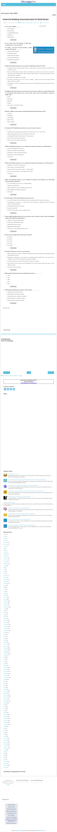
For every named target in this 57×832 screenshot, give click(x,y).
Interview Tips (11, 806)
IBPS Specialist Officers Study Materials (11, 820)
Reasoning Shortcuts (11, 811)
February (5, 554)
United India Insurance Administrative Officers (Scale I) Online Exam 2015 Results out (26, 491)
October (5, 546)
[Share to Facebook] (9, 330)
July (4, 548)
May (4, 536)
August (5, 534)
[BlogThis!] (6, 330)
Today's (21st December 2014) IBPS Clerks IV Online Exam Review (21, 525)
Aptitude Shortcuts (11, 809)
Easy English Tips (11, 813)
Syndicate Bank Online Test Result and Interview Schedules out (21, 513)
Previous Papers (11, 804)
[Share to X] (8, 330)
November (6, 544)
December (6, 558)
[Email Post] (4, 329)
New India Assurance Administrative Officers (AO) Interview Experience (23, 485)
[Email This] (5, 330)
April (4, 538)
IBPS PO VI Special (34, 22)
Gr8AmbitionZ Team (40, 830)
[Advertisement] (17, 10)
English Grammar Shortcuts (9, 502)
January (5, 556)
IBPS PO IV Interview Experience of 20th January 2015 (19, 519)
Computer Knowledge (11, 817)
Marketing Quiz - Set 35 (13, 474)
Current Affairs (11, 815)
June (4, 569)
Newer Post (6, 372)
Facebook (5, 389)
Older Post (50, 372)
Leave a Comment (45, 22)
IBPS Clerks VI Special (25, 22)
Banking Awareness (11, 823)
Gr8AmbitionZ (18, 830)
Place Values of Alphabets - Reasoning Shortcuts (18, 508)
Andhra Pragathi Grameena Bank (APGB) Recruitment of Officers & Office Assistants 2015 (27, 479)
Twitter (8, 389)
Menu (4, 4)
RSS (14, 389)
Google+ (11, 389)
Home (28, 372)
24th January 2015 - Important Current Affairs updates (19, 496)
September (6, 542)
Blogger (8, 784)
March (5, 540)
